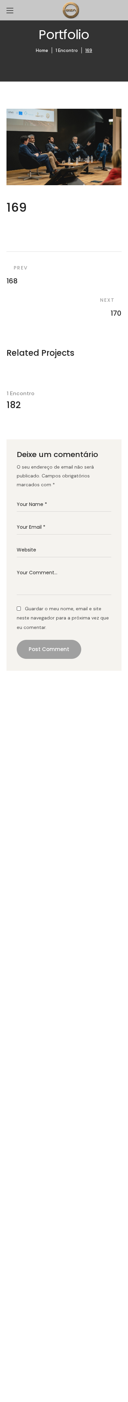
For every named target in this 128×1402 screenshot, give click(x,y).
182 (13, 405)
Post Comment (49, 649)
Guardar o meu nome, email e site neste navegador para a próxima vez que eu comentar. (63, 618)
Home (42, 50)
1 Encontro (67, 50)
